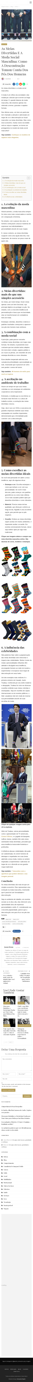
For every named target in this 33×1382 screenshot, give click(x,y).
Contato (17, 1371)
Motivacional (8, 1183)
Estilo (4, 44)
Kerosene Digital (21, 1379)
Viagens (6, 1209)
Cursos (6, 1170)
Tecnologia (7, 1202)
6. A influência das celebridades (13, 197)
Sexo (5, 1199)
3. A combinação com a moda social (14, 187)
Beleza (6, 1157)
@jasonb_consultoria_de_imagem (22, 1361)
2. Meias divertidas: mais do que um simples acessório (14, 184)
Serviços (6, 1196)
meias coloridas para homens (9, 921)
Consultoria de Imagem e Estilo (13, 1166)
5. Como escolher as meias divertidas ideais (15, 193)
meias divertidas (22, 921)
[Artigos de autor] (16, 940)
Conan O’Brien (6, 836)
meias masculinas (6, 923)
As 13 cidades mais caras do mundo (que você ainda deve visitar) (9, 979)
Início (7, 1369)
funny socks (8, 919)
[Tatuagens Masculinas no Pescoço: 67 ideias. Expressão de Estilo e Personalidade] (24, 1023)
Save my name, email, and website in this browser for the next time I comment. (16, 1085)
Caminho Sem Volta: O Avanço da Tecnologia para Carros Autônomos (25, 977)
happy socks (16, 919)
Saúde (6, 1192)
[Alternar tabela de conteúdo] (28, 177)
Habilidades (7, 1179)
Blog (5, 1160)
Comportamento (24, 1025)
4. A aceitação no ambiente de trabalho (15, 190)
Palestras (7, 1189)
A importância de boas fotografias (11, 1106)
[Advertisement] (16, 157)
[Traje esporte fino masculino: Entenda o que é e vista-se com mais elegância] (9, 1023)
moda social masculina (17, 923)
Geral (5, 1176)
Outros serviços (9, 1186)
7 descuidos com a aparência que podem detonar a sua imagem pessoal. (14, 873)
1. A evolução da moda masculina (14, 180)
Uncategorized (8, 1205)
